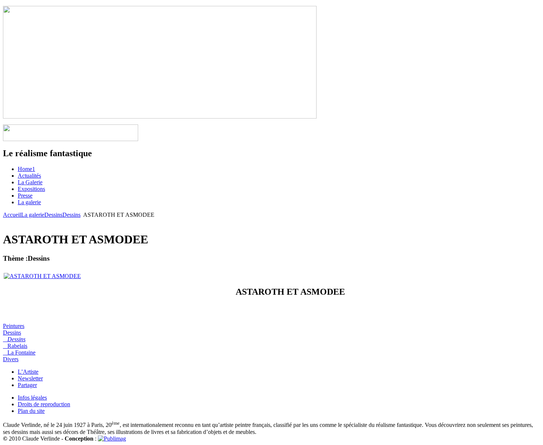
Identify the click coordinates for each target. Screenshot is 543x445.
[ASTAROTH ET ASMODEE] (42, 276)
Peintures (13, 326)
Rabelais (15, 346)
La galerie (32, 215)
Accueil (12, 215)
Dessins (53, 215)
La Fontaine (19, 352)
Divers (10, 359)
